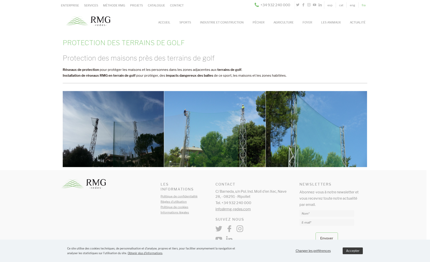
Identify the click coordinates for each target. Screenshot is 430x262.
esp (330, 5)
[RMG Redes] (85, 15)
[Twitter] (297, 5)
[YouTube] (314, 5)
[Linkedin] (320, 5)
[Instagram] (309, 5)
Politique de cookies (174, 207)
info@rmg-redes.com (233, 209)
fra (364, 5)
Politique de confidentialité (179, 196)
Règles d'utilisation (174, 201)
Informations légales (175, 212)
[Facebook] (303, 5)
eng (352, 5)
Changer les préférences (313, 251)
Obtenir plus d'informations (145, 253)
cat (341, 5)
